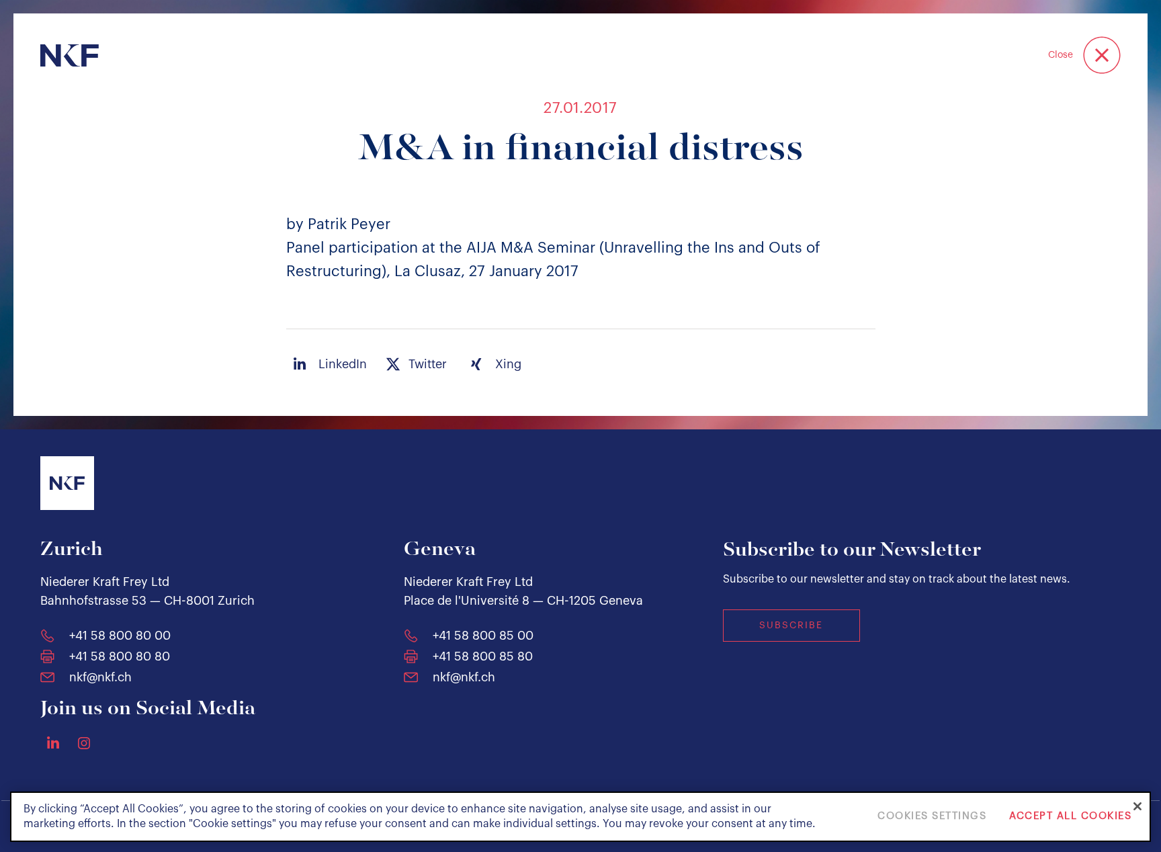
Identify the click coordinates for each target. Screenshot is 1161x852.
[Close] (1137, 806)
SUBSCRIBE (791, 625)
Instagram (84, 743)
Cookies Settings (931, 817)
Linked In (53, 742)
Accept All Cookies (1070, 817)
